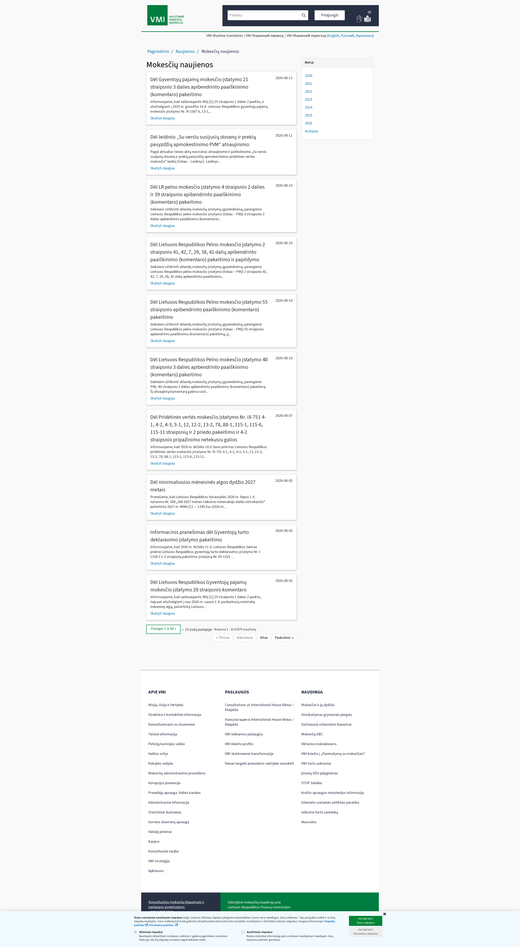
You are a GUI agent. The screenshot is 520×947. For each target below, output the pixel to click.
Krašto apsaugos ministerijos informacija (332, 792)
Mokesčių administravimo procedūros (177, 773)
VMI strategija (159, 861)
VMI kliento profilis (239, 744)
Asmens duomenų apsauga (168, 822)
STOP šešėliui (311, 783)
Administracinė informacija (168, 802)
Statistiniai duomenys (164, 812)
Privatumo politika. (161, 925)
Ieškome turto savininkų (319, 812)
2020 (308, 75)
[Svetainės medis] (369, 12)
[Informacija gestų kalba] (360, 21)
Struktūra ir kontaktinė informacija (174, 714)
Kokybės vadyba (160, 763)
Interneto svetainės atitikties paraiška (330, 802)
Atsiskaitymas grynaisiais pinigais (326, 714)
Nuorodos (308, 822)
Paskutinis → (284, 637)
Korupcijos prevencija (164, 783)
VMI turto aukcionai (316, 763)
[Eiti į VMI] (165, 15)
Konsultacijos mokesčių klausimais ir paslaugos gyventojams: (176, 905)
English (333, 35)
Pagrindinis (158, 51)
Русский (347, 35)
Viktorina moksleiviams (319, 744)
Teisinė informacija (162, 734)
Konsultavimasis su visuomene (171, 724)
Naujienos (185, 51)
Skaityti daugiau (162, 118)
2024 (308, 107)
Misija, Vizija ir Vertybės (165, 705)
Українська (364, 35)
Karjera (153, 841)
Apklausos (156, 870)
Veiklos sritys (158, 753)
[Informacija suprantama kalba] (367, 21)
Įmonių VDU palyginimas (319, 773)
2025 (308, 115)
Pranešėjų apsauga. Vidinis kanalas (174, 792)
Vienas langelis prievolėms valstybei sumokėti (259, 763)
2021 (308, 83)
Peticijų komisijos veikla (166, 744)
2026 (308, 123)
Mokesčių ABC (312, 734)
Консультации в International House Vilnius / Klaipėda (259, 722)
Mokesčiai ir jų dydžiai (317, 705)
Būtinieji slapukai (151, 932)
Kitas (264, 637)
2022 (308, 91)
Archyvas (311, 131)
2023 (308, 99)
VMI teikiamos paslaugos (244, 734)
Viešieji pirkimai (160, 831)
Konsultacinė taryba (163, 851)
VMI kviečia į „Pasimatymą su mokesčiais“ (333, 753)
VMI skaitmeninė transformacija (249, 753)
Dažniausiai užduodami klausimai (326, 724)
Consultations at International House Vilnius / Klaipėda (259, 707)
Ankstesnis (245, 637)
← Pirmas (223, 637)
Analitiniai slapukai (259, 932)
